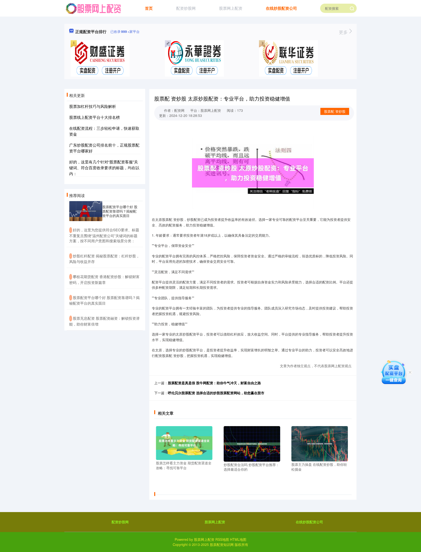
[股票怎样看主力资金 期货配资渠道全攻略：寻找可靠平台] (184, 442)
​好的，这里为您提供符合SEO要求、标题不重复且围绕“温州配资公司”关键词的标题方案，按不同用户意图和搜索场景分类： (104, 235)
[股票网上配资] (93, 7)
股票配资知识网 (222, 544)
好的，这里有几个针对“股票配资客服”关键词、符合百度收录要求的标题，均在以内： (104, 167)
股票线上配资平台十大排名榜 (94, 117)
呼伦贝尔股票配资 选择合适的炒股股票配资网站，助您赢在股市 (216, 392)
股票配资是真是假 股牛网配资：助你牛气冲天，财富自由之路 (214, 382)
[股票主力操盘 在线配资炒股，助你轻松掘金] (319, 443)
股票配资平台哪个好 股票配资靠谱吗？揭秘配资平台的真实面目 (119, 211)
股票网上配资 (230, 8)
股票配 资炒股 (334, 111)
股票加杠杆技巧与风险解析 (92, 106)
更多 (344, 32)
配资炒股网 (186, 8)
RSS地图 (222, 539)
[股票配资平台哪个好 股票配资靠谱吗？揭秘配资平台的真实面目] (85, 211)
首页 (149, 8)
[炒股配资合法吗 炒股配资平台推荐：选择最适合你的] (252, 443)
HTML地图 (238, 539)
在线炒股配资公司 (281, 8)
